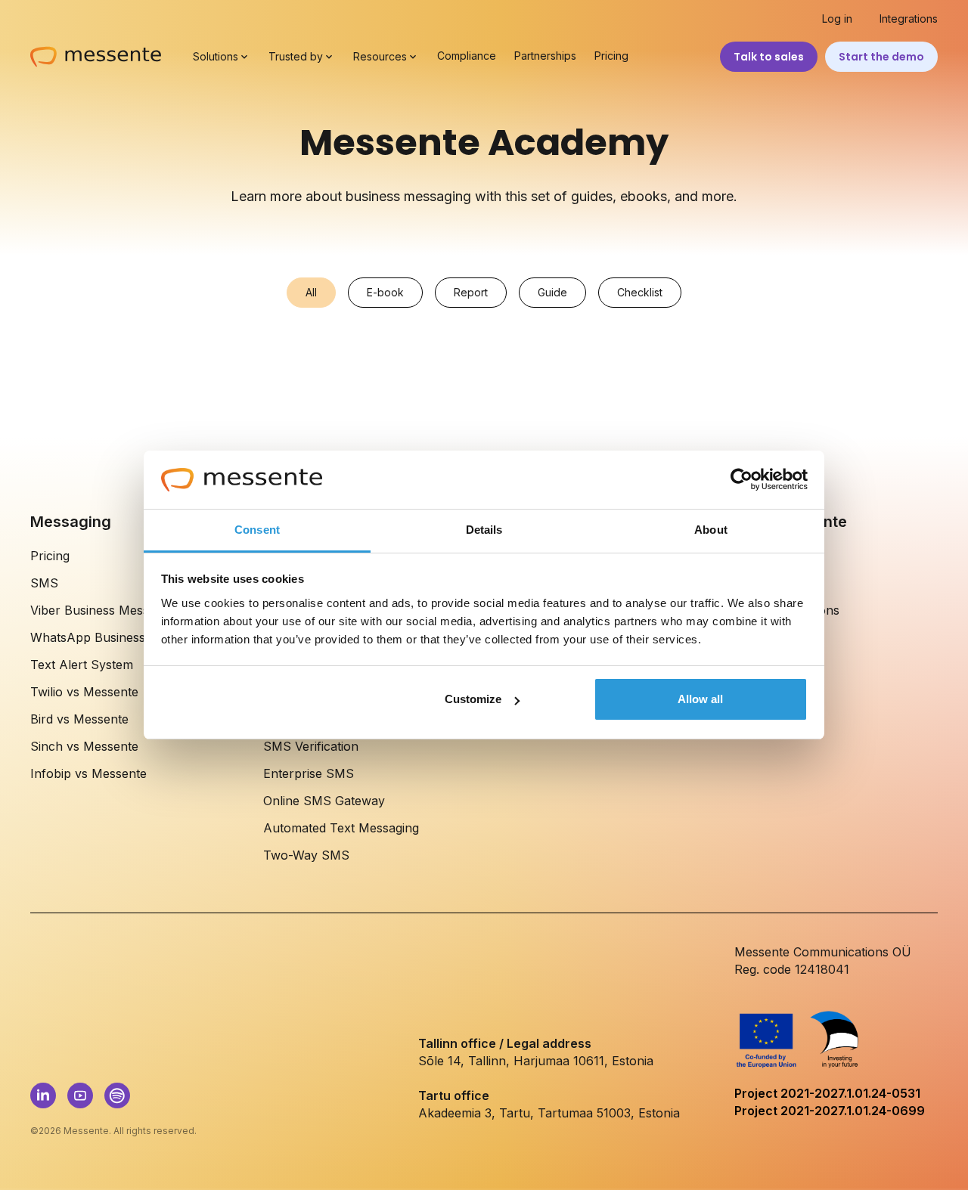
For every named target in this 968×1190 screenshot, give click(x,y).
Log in (837, 19)
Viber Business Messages (102, 610)
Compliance (466, 56)
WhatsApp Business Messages (118, 637)
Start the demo (881, 56)
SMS (44, 582)
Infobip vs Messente (88, 773)
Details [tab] (484, 529)
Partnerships (545, 56)
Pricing (611, 56)
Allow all (700, 699)
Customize (473, 699)
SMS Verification (310, 746)
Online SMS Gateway (324, 800)
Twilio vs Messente (84, 691)
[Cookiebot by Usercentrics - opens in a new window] (741, 480)
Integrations (909, 19)
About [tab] (711, 529)
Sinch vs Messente (84, 746)
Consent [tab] (257, 529)
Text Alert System (81, 664)
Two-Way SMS (306, 855)
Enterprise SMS (308, 773)
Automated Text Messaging (341, 827)
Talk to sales (769, 56)
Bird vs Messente (79, 719)
